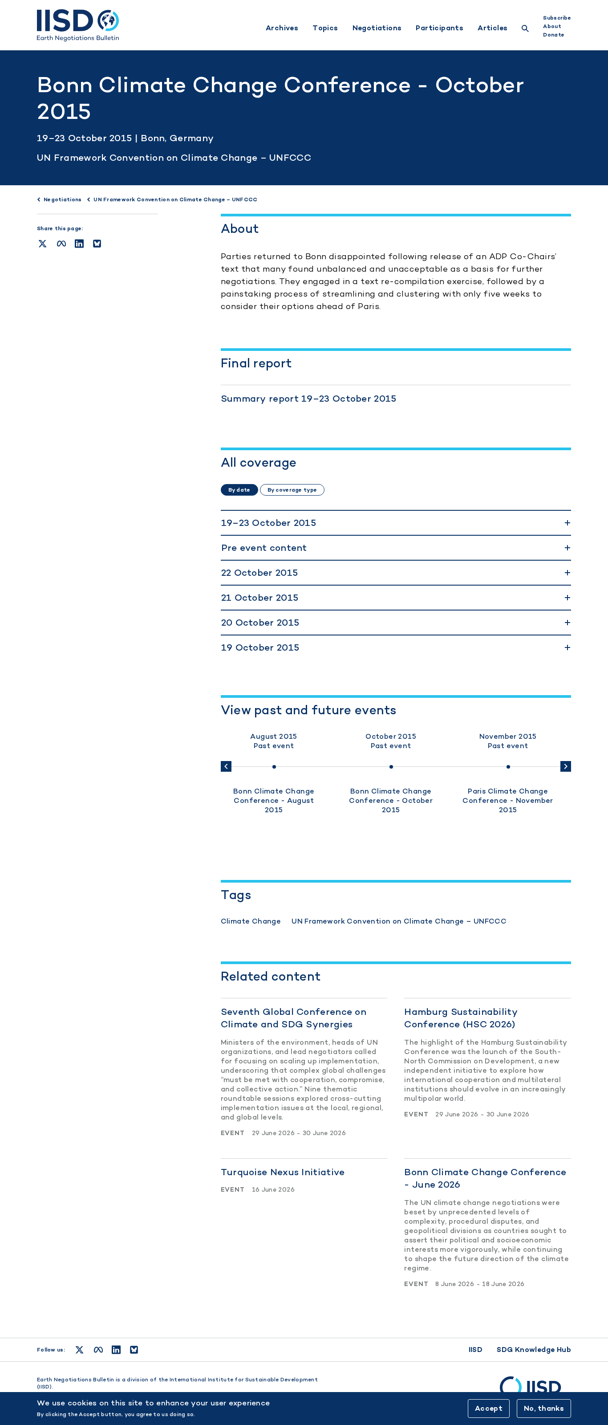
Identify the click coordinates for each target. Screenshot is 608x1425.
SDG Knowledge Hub (534, 1349)
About (552, 26)
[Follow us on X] (79, 1349)
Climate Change (251, 921)
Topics (325, 28)
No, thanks (544, 1408)
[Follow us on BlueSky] (134, 1349)
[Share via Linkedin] (79, 243)
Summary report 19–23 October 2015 (309, 398)
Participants (439, 28)
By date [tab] (239, 489)
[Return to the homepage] (78, 25)
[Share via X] (42, 243)
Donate (553, 34)
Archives (282, 28)
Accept (489, 1408)
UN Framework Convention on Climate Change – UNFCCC (174, 157)
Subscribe (557, 17)
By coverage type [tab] (292, 489)
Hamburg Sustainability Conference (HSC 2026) (461, 1018)
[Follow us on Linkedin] (116, 1349)
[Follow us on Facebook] (98, 1349)
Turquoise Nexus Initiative (283, 1172)
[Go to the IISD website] (535, 1391)
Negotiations (377, 28)
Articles (492, 28)
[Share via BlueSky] (97, 243)
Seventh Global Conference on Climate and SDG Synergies (293, 1018)
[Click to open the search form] (525, 29)
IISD (476, 1349)
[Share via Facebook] (61, 243)
